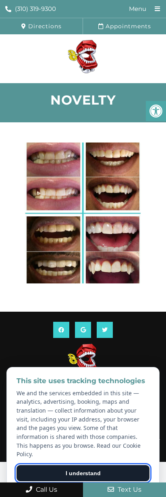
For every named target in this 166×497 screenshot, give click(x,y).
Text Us (128, 489)
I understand (83, 473)
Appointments (127, 26)
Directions (44, 26)
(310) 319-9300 (35, 9)
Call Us (45, 489)
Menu (137, 9)
